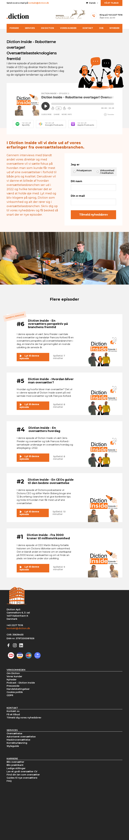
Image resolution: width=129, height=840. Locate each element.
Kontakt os (13, 711)
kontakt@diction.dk (38, 3)
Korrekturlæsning (17, 742)
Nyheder (114, 28)
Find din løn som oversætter (23, 774)
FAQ (9, 781)
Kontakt (88, 28)
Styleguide (13, 746)
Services (30, 28)
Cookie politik (15, 692)
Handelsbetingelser (18, 689)
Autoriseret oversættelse (21, 736)
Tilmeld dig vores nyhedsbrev (24, 717)
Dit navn (76, 181)
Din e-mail (78, 196)
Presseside (13, 685)
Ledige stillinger (16, 768)
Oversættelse (14, 733)
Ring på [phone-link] (111, 15)
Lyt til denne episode (29, 357)
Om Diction (47, 28)
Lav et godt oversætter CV (22, 771)
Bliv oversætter (15, 761)
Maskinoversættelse (18, 739)
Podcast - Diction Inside (21, 682)
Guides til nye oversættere (22, 777)
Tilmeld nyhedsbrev (93, 214)
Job (101, 28)
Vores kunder (68, 28)
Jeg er (75, 164)
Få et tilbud (111, 3)
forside (14, 28)
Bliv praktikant (15, 765)
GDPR (10, 695)
